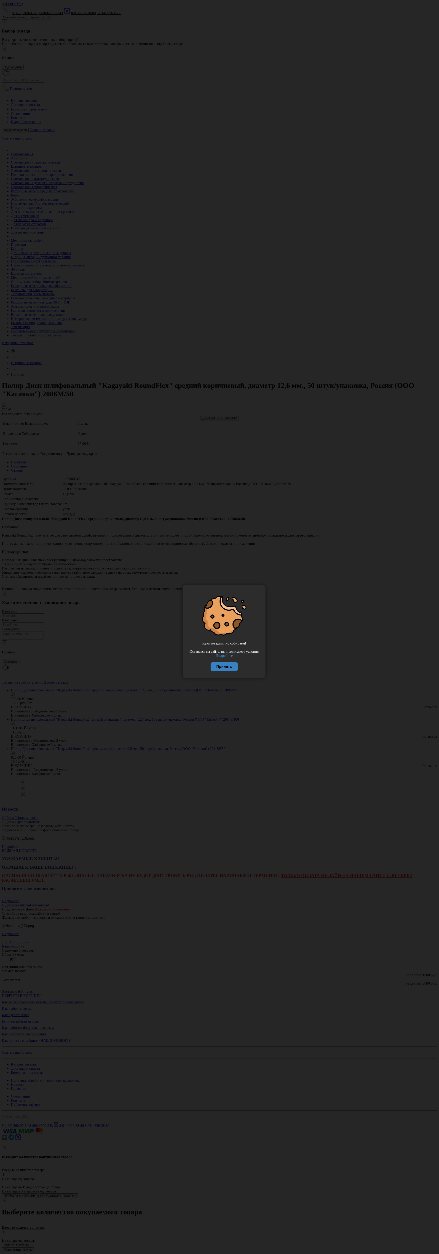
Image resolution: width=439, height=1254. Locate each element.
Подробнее (224, 656)
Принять (224, 667)
